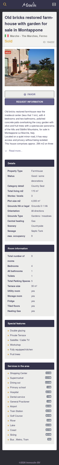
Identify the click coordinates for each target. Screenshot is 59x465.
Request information (29, 101)
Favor (29, 94)
